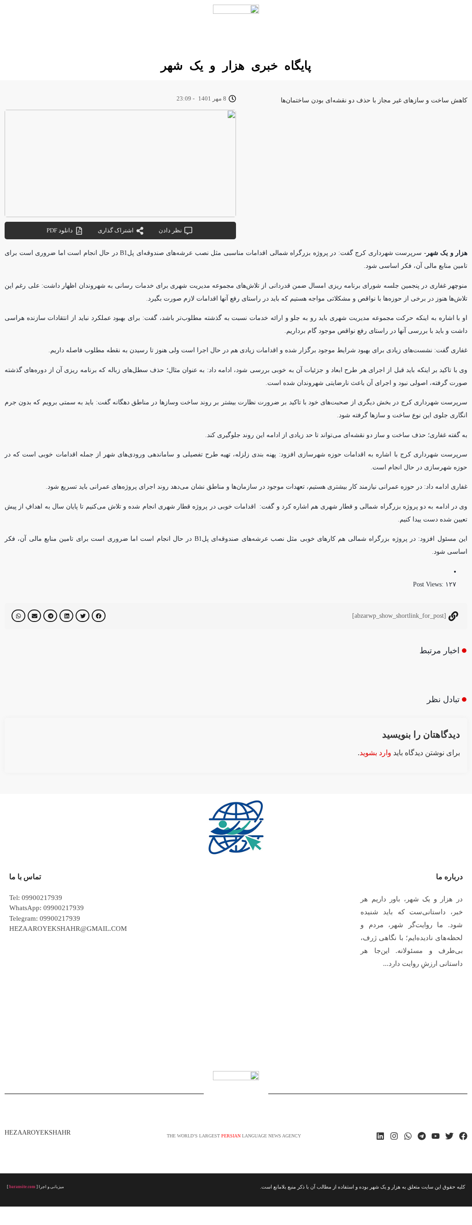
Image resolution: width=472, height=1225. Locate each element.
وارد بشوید (375, 753)
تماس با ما (25, 877)
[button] (99, 616)
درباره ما (449, 877)
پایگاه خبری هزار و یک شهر (236, 65)
